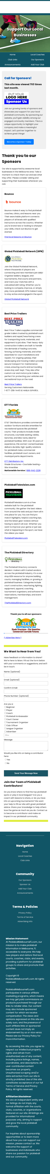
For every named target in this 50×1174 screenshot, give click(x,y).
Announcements (13, 64)
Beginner (10, 707)
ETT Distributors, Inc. (14, 461)
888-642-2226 (34, 470)
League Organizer (14, 728)
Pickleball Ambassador (17, 716)
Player (9, 710)
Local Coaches (38, 54)
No (8, 763)
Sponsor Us (25, 884)
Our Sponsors (37, 59)
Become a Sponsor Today (19, 141)
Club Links (12, 59)
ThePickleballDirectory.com (17, 602)
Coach (9, 713)
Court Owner (12, 719)
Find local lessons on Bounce (18, 237)
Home (12, 54)
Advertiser (11, 731)
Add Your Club (37, 64)
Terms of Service (25, 917)
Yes (8, 759)
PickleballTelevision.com (16, 538)
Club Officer (12, 725)
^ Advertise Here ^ (12, 637)
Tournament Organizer (17, 722)
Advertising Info (25, 921)
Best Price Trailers (13, 384)
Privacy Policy (25, 912)
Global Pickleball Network (16, 299)
